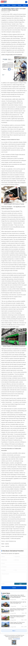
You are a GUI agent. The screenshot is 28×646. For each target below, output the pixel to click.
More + (14, 630)
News (8, 5)
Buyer (24, 5)
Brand (19, 5)
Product (14, 5)
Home (2, 5)
